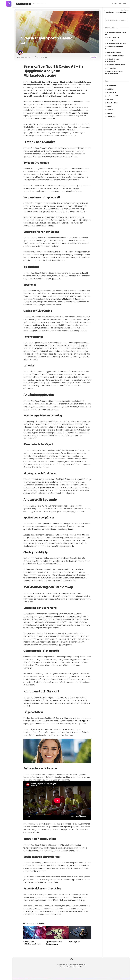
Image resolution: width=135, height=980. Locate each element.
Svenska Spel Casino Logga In (116, 43)
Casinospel (23, 3)
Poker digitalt (74, 942)
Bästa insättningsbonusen (116, 64)
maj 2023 (110, 99)
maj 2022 (110, 110)
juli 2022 (109, 106)
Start (114, 3)
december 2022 (112, 103)
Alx (81, 967)
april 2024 (110, 89)
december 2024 (112, 85)
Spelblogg (122, 3)
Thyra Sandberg (42, 57)
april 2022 (110, 113)
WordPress (70, 967)
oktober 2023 (111, 92)
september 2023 (112, 96)
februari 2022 (111, 116)
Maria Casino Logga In (114, 52)
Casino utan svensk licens (115, 55)
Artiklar (93, 57)
